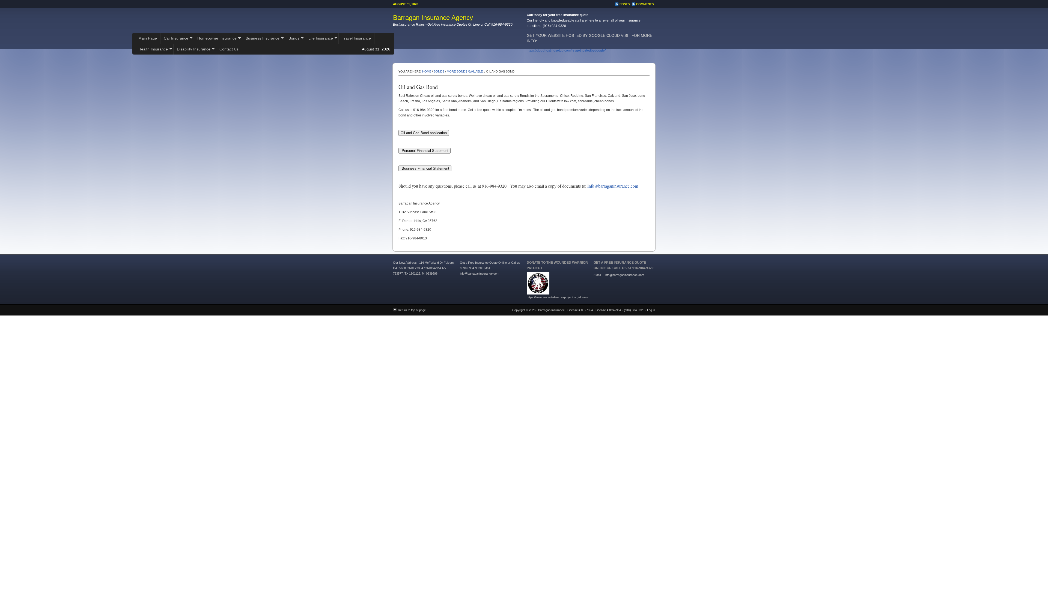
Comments (645, 4)
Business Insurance (260, 39)
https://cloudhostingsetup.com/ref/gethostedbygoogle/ (566, 50)
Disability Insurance (192, 50)
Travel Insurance (356, 38)
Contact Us (229, 49)
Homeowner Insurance (215, 39)
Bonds (292, 39)
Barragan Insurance (551, 310)
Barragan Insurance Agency (433, 17)
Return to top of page (412, 310)
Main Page (147, 38)
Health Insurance (151, 50)
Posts (625, 4)
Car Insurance (174, 39)
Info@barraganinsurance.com (612, 186)
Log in (651, 310)
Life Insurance (319, 39)
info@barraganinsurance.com (624, 275)
